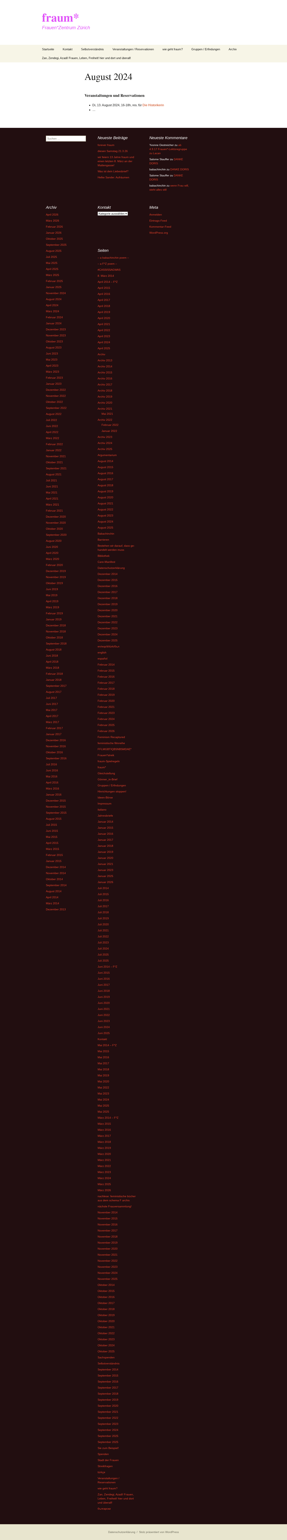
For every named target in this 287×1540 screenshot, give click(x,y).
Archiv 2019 (105, 396)
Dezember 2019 (56, 571)
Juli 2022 (51, 420)
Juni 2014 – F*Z (107, 966)
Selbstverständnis (92, 49)
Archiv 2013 (105, 360)
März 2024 (52, 311)
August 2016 (105, 473)
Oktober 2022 (54, 401)
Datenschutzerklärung (111, 567)
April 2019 (52, 601)
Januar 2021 (105, 863)
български (104, 1508)
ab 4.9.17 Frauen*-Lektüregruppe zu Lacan (168, 149)
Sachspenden (106, 1357)
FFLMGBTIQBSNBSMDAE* (114, 749)
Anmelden (155, 214)
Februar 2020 (54, 565)
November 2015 (56, 806)
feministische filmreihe (111, 743)
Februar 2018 (54, 673)
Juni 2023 (52, 353)
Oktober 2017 (106, 1303)
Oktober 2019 (54, 583)
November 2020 (56, 522)
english (102, 652)
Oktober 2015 (106, 1290)
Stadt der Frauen (108, 1460)
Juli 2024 (103, 948)
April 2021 (52, 498)
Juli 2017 (51, 697)
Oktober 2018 (54, 637)
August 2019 (105, 491)
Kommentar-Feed (160, 226)
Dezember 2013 (56, 909)
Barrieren (103, 539)
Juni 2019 (52, 589)
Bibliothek (104, 555)
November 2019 (56, 577)
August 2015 (54, 818)
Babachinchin (106, 533)
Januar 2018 (54, 679)
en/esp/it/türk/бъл (108, 646)
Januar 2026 (54, 232)
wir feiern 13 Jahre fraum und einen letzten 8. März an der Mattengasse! (116, 161)
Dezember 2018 (56, 625)
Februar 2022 (54, 444)
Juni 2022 (52, 426)
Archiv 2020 (105, 402)
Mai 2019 (51, 595)
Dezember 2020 (56, 516)
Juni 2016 (52, 770)
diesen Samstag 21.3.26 (113, 151)
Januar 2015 (54, 861)
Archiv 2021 (105, 408)
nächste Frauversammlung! (115, 1206)
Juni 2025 (104, 1033)
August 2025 (54, 250)
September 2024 (108, 1429)
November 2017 (108, 1230)
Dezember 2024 (108, 634)
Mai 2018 (103, 1069)
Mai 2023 (51, 359)
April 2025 (52, 269)
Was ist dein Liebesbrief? (113, 171)
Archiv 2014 (105, 366)
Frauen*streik (106, 755)
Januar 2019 (54, 619)
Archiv (233, 49)
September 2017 (56, 685)
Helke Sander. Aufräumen (113, 177)
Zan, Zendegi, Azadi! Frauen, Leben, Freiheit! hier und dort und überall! (86, 58)
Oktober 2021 (54, 462)
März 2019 (52, 607)
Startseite (48, 49)
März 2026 (52, 220)
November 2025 (108, 1278)
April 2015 (52, 842)
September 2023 (108, 1423)
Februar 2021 (54, 510)
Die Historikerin (153, 105)
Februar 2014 (106, 664)
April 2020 (52, 552)
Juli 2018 (103, 912)
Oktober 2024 (106, 1345)
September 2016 (56, 758)
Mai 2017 (51, 710)
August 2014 (54, 891)
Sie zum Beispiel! (108, 1448)
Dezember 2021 (108, 616)
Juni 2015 (52, 830)
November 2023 (56, 335)
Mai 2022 (103, 1087)
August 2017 (54, 691)
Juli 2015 (51, 824)
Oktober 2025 (54, 238)
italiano (102, 809)
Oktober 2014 (54, 879)
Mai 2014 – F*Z (107, 1045)
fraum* (102, 767)
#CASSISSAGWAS (109, 269)
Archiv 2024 (105, 443)
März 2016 (52, 788)
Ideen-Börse (105, 797)
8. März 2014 (106, 275)
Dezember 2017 (108, 592)
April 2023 (52, 365)
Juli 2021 (51, 480)
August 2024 (54, 299)
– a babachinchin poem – (113, 257)
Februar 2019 (54, 613)
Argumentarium (107, 455)
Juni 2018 (52, 655)
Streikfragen (105, 1466)
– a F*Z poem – (107, 263)
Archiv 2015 (105, 372)
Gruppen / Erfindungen (205, 49)
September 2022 (56, 407)
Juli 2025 (51, 256)
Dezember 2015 (56, 800)
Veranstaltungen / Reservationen (133, 49)
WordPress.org (158, 232)
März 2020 (52, 558)
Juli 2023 (103, 942)
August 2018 (54, 649)
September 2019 (108, 1399)
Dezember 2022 (56, 389)
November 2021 (56, 456)
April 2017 (52, 716)
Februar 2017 (54, 728)
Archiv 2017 (105, 384)
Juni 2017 (52, 703)
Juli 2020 (103, 924)
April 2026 (52, 214)
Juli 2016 (51, 764)
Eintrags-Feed (158, 220)
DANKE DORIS (179, 169)
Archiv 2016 (105, 378)
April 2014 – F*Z (108, 281)
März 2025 (52, 275)
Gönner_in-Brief (107, 779)
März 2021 (52, 504)
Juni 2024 (104, 1027)
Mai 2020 (103, 1081)
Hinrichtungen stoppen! (112, 791)
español (102, 658)
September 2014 (56, 885)
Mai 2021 (51, 492)
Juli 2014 (103, 888)
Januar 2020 (105, 857)
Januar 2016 (54, 794)
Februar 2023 (54, 377)
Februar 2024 (54, 317)
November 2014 (56, 873)
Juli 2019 (103, 918)
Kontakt (67, 49)
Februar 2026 (54, 226)
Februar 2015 (54, 855)
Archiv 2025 (105, 449)
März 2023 (52, 371)
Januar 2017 (54, 734)
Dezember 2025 (108, 640)
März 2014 (52, 903)
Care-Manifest (106, 561)
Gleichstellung (106, 773)
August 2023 (54, 347)
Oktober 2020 (54, 528)
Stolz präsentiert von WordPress (159, 1532)
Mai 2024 (103, 1099)
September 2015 (56, 812)
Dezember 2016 (56, 740)
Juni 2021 (52, 486)
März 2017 (52, 722)
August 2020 (54, 540)
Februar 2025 (54, 281)
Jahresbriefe (105, 815)
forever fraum (106, 145)
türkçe (101, 1472)
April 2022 (52, 432)
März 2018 (52, 667)
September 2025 (56, 244)
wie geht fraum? (172, 49)
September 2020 (56, 534)
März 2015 (52, 848)
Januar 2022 (54, 450)
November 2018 (56, 631)
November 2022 (56, 395)
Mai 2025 (51, 262)
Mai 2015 (51, 836)
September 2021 (56, 468)
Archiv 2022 (105, 419)
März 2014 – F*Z (108, 1117)
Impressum (104, 803)
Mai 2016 (51, 776)
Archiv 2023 (105, 436)
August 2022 (54, 413)
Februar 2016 (106, 676)
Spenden (103, 1454)
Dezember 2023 (56, 329)
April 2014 (52, 897)
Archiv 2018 (105, 390)
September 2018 (56, 643)
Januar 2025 (54, 287)
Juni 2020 (52, 546)
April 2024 (52, 305)
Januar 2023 (54, 383)
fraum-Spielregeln (109, 761)
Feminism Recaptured (111, 737)
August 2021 (54, 474)
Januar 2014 (105, 821)
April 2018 (52, 661)
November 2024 (56, 293)
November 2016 (56, 746)
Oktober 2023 (54, 341)
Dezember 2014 (56, 867)
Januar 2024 (54, 323)
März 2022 (52, 438)
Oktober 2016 (54, 752)
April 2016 (52, 782)
